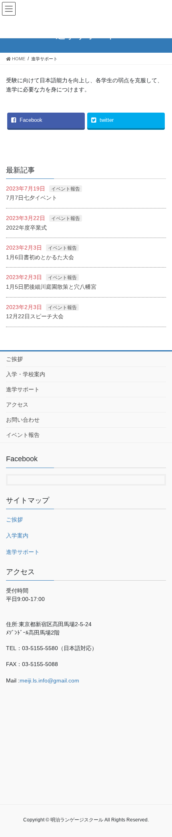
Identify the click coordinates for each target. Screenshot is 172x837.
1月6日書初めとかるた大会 (40, 257)
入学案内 (17, 535)
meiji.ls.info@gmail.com (49, 680)
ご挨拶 (14, 359)
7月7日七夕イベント (31, 197)
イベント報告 (65, 189)
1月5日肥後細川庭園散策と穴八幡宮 (51, 287)
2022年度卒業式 (26, 227)
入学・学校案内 (25, 374)
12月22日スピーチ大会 (35, 316)
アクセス (17, 404)
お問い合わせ (23, 420)
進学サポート (23, 389)
